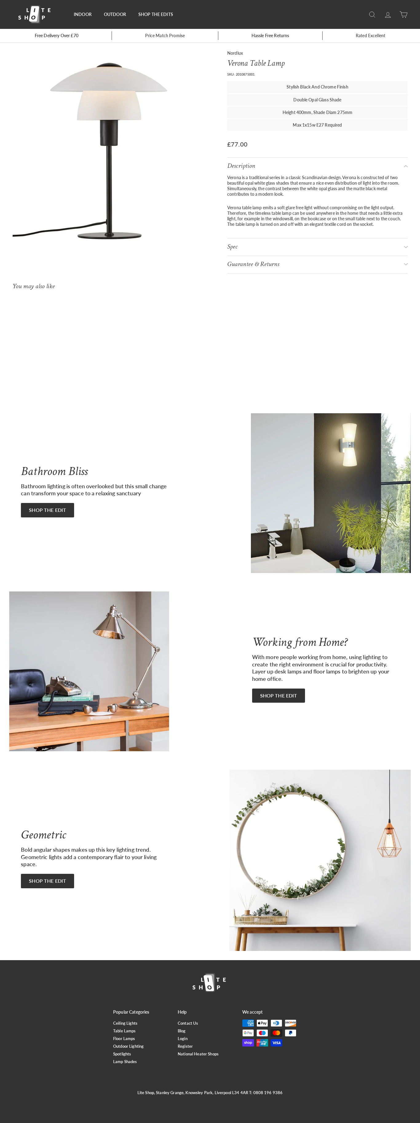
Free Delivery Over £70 (56, 35)
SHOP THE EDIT (47, 510)
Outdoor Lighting (128, 1046)
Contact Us (188, 1023)
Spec (232, 246)
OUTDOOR (115, 14)
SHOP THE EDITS (155, 14)
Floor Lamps (124, 1038)
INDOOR (83, 14)
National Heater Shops (198, 1053)
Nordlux (235, 53)
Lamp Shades (125, 1061)
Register (185, 1046)
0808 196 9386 (268, 1092)
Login (183, 1038)
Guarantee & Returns (253, 264)
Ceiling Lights (125, 1023)
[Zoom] (109, 150)
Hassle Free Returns (270, 35)
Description (241, 165)
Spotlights (122, 1053)
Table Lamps (124, 1030)
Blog (182, 1030)
